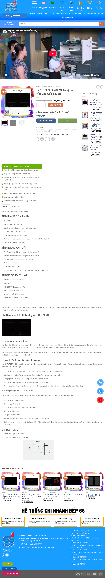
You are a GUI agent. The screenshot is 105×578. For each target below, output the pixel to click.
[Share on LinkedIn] (53, 139)
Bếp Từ (47, 13)
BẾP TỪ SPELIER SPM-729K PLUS (73, 496)
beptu (46, 134)
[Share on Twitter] (42, 139)
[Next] (30, 102)
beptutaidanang (53, 134)
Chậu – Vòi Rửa (91, 13)
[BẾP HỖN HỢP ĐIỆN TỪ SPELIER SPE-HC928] (52, 481)
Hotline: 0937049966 (11, 573)
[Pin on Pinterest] (49, 139)
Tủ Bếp (100, 13)
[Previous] (4, 102)
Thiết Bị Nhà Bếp (47, 87)
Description (6, 206)
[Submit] (101, 24)
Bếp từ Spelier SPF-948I (92, 495)
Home (38, 87)
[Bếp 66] (14, 6)
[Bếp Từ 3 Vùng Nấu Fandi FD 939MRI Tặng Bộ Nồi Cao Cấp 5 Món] (31, 481)
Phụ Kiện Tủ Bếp (67, 18)
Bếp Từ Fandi (52, 131)
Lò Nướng (70, 13)
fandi (59, 134)
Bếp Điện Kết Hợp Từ (59, 13)
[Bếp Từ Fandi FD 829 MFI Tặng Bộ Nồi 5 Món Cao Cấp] (11, 481)
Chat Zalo (7, 564)
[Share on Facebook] (38, 139)
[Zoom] (4, 116)
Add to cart (55, 105)
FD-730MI (10, 307)
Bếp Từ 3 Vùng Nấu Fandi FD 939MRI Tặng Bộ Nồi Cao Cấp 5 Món (31, 497)
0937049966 (42, 116)
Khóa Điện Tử (80, 13)
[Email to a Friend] (45, 139)
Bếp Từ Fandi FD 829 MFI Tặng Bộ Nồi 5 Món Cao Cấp (11, 496)
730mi (41, 134)
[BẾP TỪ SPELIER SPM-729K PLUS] (73, 481)
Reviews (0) (16, 206)
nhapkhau (65, 134)
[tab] (6, 206)
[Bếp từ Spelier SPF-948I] (94, 481)
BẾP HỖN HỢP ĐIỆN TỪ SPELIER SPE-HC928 (51, 496)
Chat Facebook (9, 569)
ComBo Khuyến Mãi (37, 13)
